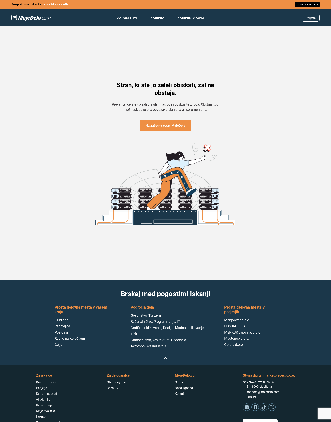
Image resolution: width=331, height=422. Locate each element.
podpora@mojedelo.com (262, 392)
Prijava (311, 18)
